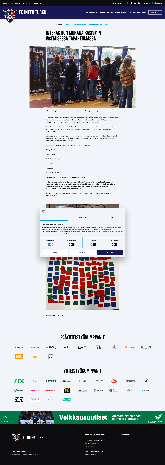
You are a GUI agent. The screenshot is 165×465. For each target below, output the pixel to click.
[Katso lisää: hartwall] (50, 347)
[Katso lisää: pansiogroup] (130, 381)
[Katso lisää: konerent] (35, 390)
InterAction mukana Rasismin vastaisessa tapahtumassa (86, 24)
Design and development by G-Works (25, 455)
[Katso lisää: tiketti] (82, 381)
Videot (102, 12)
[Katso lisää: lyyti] (50, 381)
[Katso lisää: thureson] (98, 381)
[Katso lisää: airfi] (98, 347)
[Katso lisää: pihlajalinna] (19, 347)
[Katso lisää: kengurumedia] (35, 381)
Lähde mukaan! (121, 12)
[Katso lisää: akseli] (146, 347)
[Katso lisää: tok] (19, 381)
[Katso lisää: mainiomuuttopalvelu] (66, 400)
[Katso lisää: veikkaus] (146, 381)
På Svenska (158, 3)
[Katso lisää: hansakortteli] (50, 356)
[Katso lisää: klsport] (146, 390)
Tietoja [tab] (111, 217)
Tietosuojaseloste (19, 451)
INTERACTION (37, 3)
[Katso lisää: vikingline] (50, 390)
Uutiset (110, 12)
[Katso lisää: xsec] (66, 390)
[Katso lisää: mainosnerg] (50, 399)
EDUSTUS (6, 3)
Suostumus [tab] (54, 218)
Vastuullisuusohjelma (138, 12)
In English (147, 3)
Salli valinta (82, 252)
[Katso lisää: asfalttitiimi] (82, 390)
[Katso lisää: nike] (82, 347)
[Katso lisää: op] (130, 347)
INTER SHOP (117, 3)
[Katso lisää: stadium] (66, 347)
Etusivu (59, 24)
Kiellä (55, 252)
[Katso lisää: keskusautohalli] (66, 381)
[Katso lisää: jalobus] (130, 390)
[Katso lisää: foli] (35, 356)
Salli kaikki (110, 252)
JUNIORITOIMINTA (21, 3)
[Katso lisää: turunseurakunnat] (114, 390)
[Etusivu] (10, 11)
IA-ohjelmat (90, 12)
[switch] (71, 244)
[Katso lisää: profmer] (98, 390)
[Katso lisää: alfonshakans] (114, 347)
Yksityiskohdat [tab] (82, 217)
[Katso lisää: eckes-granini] (114, 381)
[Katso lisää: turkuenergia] (19, 356)
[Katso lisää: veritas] (35, 347)
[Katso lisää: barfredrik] (35, 400)
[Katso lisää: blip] (19, 399)
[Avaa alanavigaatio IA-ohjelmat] (96, 12)
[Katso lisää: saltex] (19, 390)
